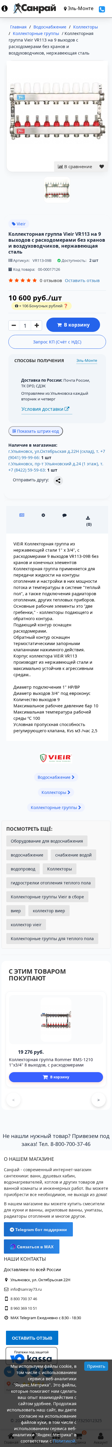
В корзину (76, 324)
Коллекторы (59, 869)
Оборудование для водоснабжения (47, 841)
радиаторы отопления (27, 1216)
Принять (96, 1366)
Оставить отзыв (82, 280)
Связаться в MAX (34, 1246)
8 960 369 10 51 (23, 1308)
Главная (18, 27)
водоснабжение (27, 855)
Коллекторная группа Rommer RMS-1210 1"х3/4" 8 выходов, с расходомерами (51, 1062)
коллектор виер (49, 910)
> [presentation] (98, 1100)
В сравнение (77, 166)
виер (16, 910)
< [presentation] (13, 1100)
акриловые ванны (63, 1210)
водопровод (23, 869)
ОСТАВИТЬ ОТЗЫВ (32, 1338)
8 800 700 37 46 (23, 1298)
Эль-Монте (86, 360)
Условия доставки (43, 409)
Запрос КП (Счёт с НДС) (57, 342)
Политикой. (64, 1441)
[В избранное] (102, 166)
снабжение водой (73, 855)
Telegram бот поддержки (40, 1229)
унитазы (93, 1210)
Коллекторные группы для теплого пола (52, 938)
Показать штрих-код (37, 431)
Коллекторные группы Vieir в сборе (47, 897)
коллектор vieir (26, 924)
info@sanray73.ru (26, 1289)
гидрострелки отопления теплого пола (51, 883)
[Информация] (7, 8)
